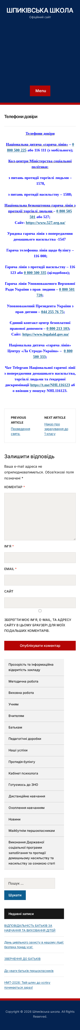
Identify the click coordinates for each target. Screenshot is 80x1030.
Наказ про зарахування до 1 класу (56, 429)
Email (10, 569)
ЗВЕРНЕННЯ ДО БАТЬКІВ (22, 959)
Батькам (15, 727)
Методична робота (23, 681)
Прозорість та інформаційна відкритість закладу (31, 667)
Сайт (8, 591)
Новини (14, 819)
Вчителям (16, 716)
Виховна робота (21, 693)
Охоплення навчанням (27, 808)
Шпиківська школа (40, 10)
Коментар (14, 487)
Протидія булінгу (22, 762)
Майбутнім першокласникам (32, 831)
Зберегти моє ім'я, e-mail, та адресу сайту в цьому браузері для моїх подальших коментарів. (37, 625)
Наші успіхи (18, 750)
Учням (14, 704)
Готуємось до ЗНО (23, 785)
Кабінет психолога (23, 773)
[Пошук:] (34, 883)
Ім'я (9, 546)
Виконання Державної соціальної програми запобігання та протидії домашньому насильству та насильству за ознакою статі (32, 852)
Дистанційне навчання (27, 796)
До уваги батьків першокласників (29, 970)
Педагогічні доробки (25, 739)
